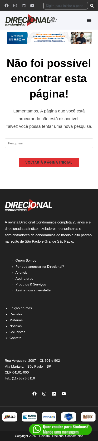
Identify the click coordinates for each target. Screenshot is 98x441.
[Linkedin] (24, 5)
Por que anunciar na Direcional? (39, 266)
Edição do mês (21, 308)
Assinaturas (24, 278)
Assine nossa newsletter (33, 290)
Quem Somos (25, 260)
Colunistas (17, 332)
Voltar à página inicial (49, 162)
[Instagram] (15, 5)
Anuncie (21, 272)
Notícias (16, 326)
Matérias (16, 320)
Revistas (16, 314)
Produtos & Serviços (30, 284)
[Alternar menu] (89, 20)
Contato (15, 338)
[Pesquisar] (92, 5)
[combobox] (65, 5)
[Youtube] (32, 5)
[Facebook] (6, 5)
